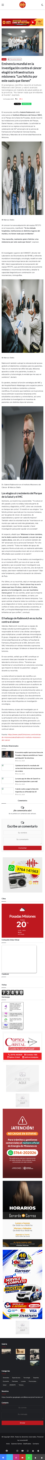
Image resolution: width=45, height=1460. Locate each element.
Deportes (36, 1377)
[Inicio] (22, 5)
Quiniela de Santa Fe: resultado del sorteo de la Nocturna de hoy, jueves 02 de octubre (28, 768)
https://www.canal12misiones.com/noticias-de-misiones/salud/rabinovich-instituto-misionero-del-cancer (21, 737)
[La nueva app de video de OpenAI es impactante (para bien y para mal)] (8, 780)
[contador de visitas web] (12, 995)
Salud (4, 59)
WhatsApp (27, 104)
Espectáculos (16, 1377)
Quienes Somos (16, 1444)
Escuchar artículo (15, 59)
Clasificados (27, 1444)
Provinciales (32, 1381)
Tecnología (26, 1377)
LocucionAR (24, 1440)
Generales (6, 1377)
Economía (6, 1381)
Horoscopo (20, 1029)
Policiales (15, 1381)
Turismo (21, 1385)
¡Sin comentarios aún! (22, 810)
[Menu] (3, 5)
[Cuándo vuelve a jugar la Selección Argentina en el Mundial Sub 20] (8, 791)
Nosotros (5, 1391)
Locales (23, 1381)
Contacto (5, 1403)
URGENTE (12, 1385)
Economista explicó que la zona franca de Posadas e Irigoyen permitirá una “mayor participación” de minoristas (29, 755)
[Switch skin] (42, 5)
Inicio (8, 1444)
